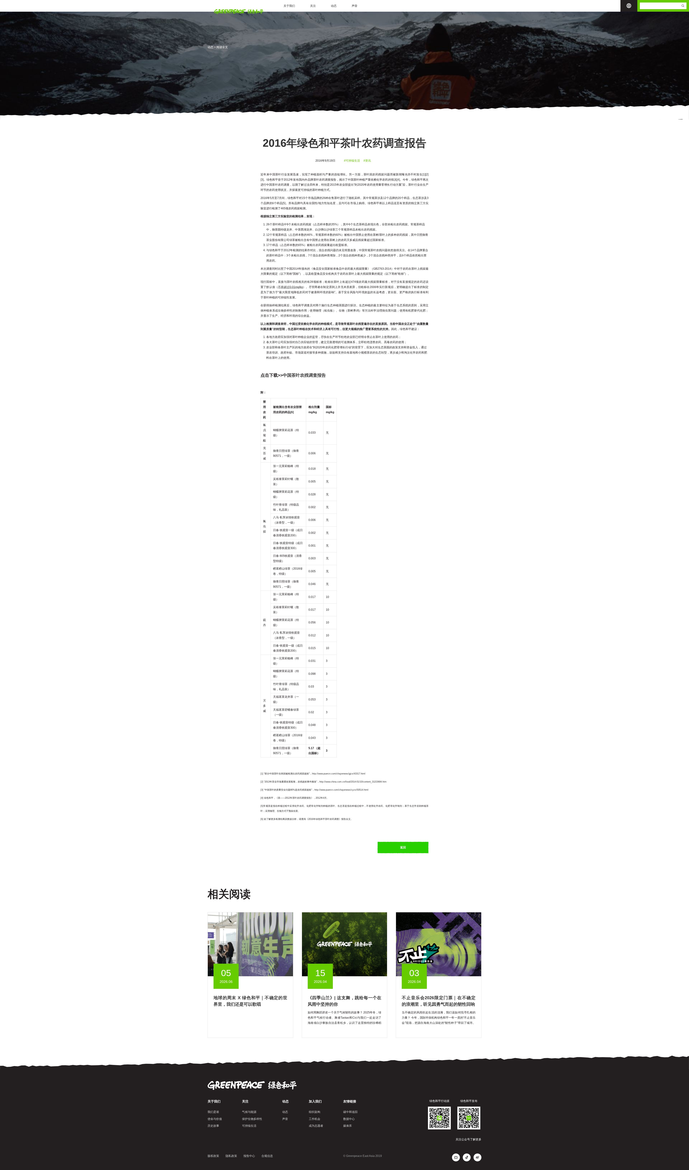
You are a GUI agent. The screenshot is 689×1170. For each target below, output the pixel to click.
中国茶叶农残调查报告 (304, 375)
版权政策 (213, 1155)
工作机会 (314, 1118)
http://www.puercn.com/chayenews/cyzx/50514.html (341, 789)
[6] (262, 819)
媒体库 (347, 1125)
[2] (426, 174)
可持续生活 (249, 1125)
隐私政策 (231, 1155)
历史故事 (213, 1125)
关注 (313, 5)
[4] (398, 179)
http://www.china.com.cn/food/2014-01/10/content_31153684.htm (352, 781)
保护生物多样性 (252, 1118)
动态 (334, 5)
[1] (423, 174)
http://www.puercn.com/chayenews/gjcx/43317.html (338, 773)
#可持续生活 (352, 160)
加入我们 (289, 17)
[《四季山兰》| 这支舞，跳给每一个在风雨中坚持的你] (344, 944)
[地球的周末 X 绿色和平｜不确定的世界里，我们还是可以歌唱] (250, 944)
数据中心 (349, 1118)
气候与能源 (249, 1111)
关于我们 (289, 5)
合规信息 (267, 1155)
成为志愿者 (316, 1125)
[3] (262, 179)
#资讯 (367, 160)
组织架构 (314, 1111)
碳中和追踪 (350, 1111)
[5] (283, 203)
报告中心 (249, 1155)
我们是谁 (213, 1111)
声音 (354, 5)
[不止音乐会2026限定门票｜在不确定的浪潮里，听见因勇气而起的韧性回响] (438, 944)
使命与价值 (215, 1118)
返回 (403, 847)
